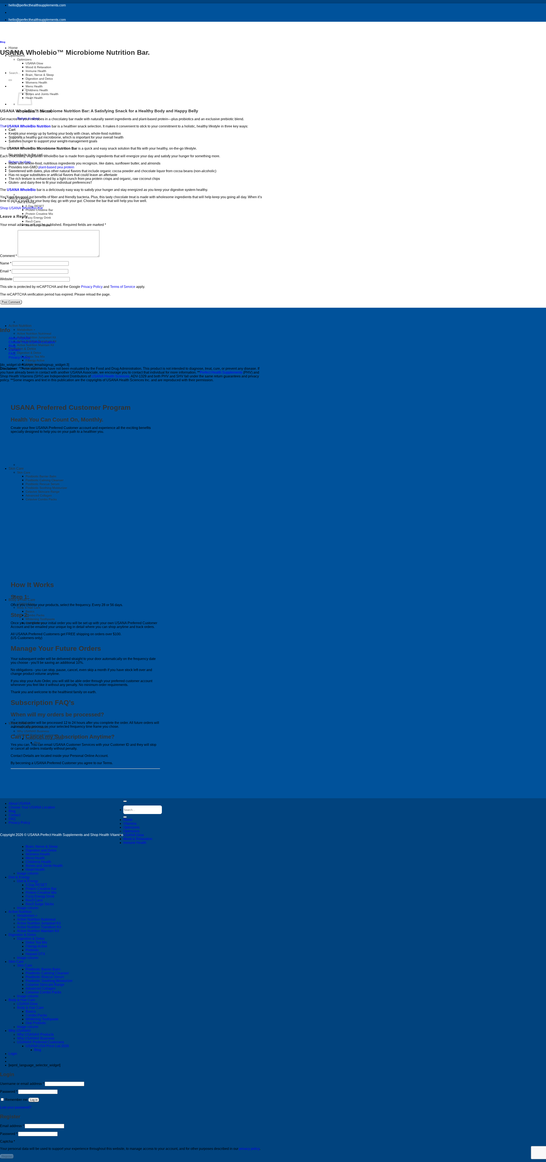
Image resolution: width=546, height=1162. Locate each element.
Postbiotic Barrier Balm (43, 969)
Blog (37, 742)
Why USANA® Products (35, 1034)
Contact (14, 350)
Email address (12, 1126)
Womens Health (36, 82)
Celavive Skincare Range (45, 984)
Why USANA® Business (33, 731)
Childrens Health (37, 90)
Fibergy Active (35, 360)
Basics (30, 611)
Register (7, 1156)
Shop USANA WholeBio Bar (21, 208)
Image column (27, 873)
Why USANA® (20, 1030)
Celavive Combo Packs (43, 992)
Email (5, 271)
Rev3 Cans (33, 221)
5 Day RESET (35, 206)
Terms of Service (122, 287)
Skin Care (16, 961)
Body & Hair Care (22, 600)
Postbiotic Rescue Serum (45, 977)
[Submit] (10, 80)
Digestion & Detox (22, 349)
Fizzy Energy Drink (38, 217)
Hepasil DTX (34, 368)
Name (5, 263)
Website (6, 279)
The (3, 126)
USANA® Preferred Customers (40, 1042)
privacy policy (249, 1148)
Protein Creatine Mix (39, 213)
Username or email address (22, 1083)
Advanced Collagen (41, 988)
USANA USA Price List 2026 (47, 1046)
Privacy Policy (19, 357)
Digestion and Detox (39, 78)
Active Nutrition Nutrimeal (34, 333)
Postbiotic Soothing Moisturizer (49, 981)
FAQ (12, 353)
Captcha (7, 1141)
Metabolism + (26, 329)
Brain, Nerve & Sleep (40, 75)
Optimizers (131, 827)
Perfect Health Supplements (221, 372)
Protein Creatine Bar (41, 889)
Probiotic (32, 950)
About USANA (19, 338)
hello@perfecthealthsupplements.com (37, 5)
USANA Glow (133, 835)
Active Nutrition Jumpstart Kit (36, 337)
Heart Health (34, 98)
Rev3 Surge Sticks (40, 904)
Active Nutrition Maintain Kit (35, 345)
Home (127, 819)
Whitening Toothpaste (40, 619)
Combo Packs (35, 615)
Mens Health (34, 86)
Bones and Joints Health (42, 94)
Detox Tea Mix (35, 356)
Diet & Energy (19, 877)
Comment (8, 256)
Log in (34, 1099)
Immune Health (36, 71)
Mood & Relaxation (38, 67)
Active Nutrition (20, 326)
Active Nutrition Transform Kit (39, 927)
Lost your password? (15, 1107)
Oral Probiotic (36, 1023)
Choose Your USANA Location (32, 342)
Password (8, 1091)
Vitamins (129, 823)
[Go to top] (125, 801)
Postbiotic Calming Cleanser (47, 973)
